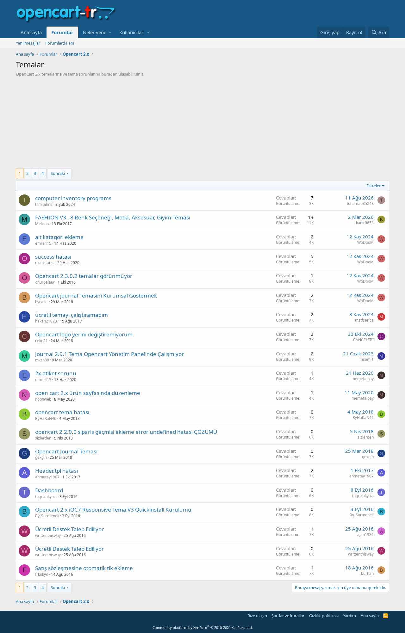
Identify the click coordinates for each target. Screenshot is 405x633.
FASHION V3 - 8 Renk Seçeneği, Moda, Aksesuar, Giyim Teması (112, 217)
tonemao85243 (360, 203)
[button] (110, 32)
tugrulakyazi (46, 496)
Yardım (349, 615)
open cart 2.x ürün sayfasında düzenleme (87, 392)
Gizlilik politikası (324, 615)
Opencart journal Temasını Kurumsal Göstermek (96, 295)
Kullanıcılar (131, 32)
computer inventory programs (73, 198)
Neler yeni (94, 32)
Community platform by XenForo (203, 627)
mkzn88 (42, 360)
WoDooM (365, 242)
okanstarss (44, 262)
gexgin (41, 457)
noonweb (43, 399)
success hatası (53, 256)
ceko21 (41, 340)
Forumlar (62, 32)
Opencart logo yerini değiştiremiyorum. (84, 334)
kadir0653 (365, 222)
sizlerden (43, 438)
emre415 (43, 243)
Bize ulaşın (257, 615)
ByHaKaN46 (45, 418)
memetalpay (363, 378)
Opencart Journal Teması (66, 451)
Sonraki (58, 173)
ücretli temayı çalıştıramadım (71, 314)
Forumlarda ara (59, 43)
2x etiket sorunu (55, 373)
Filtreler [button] (373, 185)
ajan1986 (365, 534)
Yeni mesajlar (28, 43)
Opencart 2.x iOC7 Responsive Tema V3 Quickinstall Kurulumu (113, 509)
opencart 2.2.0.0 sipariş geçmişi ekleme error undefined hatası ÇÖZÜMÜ (126, 431)
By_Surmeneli (47, 516)
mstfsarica (364, 320)
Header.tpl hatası (56, 470)
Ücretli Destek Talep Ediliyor (69, 529)
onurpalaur (45, 282)
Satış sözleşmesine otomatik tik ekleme (84, 568)
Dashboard (49, 490)
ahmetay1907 (47, 477)
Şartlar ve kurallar (287, 615)
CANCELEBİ (363, 339)
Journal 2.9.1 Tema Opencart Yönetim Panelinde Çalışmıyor (109, 354)
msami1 (366, 359)
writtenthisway (48, 535)
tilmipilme (44, 204)
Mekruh (42, 223)
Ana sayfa (31, 32)
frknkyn (41, 574)
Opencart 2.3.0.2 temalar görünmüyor (83, 276)
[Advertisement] (202, 124)
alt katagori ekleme (59, 237)
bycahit (41, 301)
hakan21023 (46, 321)
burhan (367, 573)
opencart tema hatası (62, 412)
